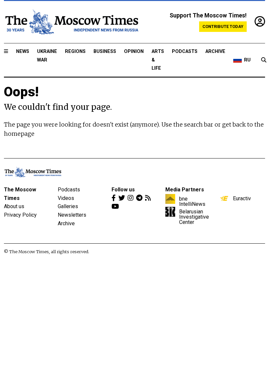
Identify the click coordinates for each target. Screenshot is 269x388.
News (22, 51)
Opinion (134, 51)
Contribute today (222, 26)
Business (104, 51)
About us (14, 206)
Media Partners (184, 189)
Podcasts (184, 51)
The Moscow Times (20, 193)
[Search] (263, 60)
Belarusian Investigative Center (194, 216)
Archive (215, 51)
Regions (75, 51)
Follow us (123, 189)
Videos (66, 198)
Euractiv (242, 198)
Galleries (68, 206)
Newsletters (72, 215)
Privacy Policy (20, 215)
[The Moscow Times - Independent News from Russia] (71, 22)
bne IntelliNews (192, 201)
